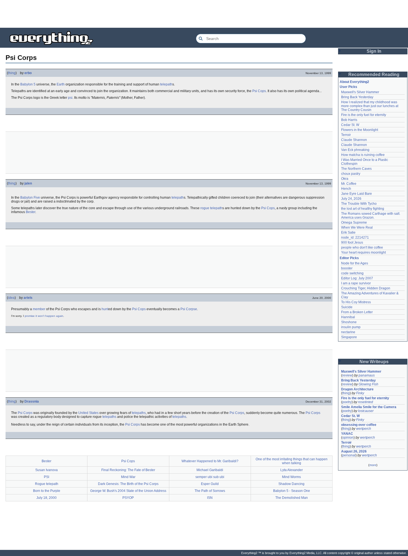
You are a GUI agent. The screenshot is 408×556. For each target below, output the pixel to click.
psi (70, 98)
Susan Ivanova (46, 470)
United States (88, 413)
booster (346, 268)
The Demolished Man (291, 498)
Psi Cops (259, 91)
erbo (28, 73)
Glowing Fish (368, 384)
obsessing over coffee (358, 425)
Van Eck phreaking (355, 150)
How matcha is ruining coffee (363, 155)
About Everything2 (354, 82)
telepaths (139, 413)
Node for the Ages (354, 263)
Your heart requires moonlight (363, 252)
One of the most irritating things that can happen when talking (292, 461)
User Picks (348, 87)
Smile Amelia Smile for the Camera (368, 407)
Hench (346, 189)
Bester (30, 212)
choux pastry (350, 174)
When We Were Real (357, 227)
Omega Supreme (354, 222)
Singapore (349, 337)
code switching (352, 273)
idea (11, 298)
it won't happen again (49, 315)
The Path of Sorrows (210, 491)
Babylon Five (30, 197)
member (39, 309)
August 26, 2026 (354, 451)
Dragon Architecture (357, 389)
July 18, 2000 (46, 498)
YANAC (347, 434)
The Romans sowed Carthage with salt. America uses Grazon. (371, 215)
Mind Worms (291, 477)
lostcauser (366, 411)
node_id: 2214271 (355, 237)
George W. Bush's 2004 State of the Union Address (128, 491)
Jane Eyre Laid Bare (356, 194)
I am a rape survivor (356, 283)
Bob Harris (349, 120)
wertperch (363, 429)
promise (30, 315)
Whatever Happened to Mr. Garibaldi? (210, 461)
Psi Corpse (188, 309)
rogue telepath (211, 208)
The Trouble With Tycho (359, 204)
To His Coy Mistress (356, 302)
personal (349, 455)
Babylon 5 (28, 84)
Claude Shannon (354, 140)
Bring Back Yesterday (357, 97)
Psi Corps (25, 413)
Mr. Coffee (348, 184)
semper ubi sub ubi (209, 477)
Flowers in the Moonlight (359, 130)
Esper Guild (210, 484)
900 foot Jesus (352, 242)
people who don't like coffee (362, 247)
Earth (61, 84)
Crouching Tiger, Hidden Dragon (365, 288)
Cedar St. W (350, 125)
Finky (360, 393)
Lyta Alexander (291, 470)
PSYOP (128, 498)
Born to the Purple (46, 491)
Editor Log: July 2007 (357, 278)
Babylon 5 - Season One (291, 491)
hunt (105, 309)
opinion (348, 437)
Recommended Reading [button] (373, 74)
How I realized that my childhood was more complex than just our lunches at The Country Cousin (370, 106)
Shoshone (349, 322)
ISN (210, 498)
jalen (28, 183)
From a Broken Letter (357, 312)
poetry (347, 402)
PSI (46, 477)
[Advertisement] (204, 13)
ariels (28, 298)
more (372, 465)
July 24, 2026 (351, 199)
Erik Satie (348, 232)
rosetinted (365, 402)
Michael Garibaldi (210, 470)
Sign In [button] (374, 51)
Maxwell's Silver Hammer (360, 92)
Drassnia (31, 401)
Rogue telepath (46, 484)
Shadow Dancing (291, 484)
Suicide (346, 307)
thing (12, 73)
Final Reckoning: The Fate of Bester (128, 470)
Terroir (346, 135)
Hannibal (348, 317)
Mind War (128, 477)
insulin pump (351, 327)
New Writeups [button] (374, 361)
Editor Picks (349, 258)
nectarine (348, 332)
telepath (166, 84)
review (347, 375)
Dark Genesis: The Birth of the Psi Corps (128, 484)
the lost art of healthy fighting (362, 209)
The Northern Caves (356, 169)
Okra (344, 179)
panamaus (367, 375)
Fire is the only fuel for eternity (363, 115)
